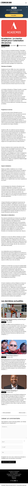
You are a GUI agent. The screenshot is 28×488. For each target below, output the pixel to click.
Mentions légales (14, 472)
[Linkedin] (13, 480)
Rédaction (14, 477)
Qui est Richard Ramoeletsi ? (9, 355)
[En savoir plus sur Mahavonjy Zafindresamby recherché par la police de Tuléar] (14, 310)
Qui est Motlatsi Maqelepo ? (9, 390)
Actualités (5, 45)
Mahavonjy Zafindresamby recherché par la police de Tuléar (13, 320)
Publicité (14, 478)
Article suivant (23, 412)
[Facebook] (11, 480)
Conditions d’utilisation (14, 471)
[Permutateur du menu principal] (26, 2)
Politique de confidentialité (14, 475)
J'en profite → (14, 15)
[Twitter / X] (17, 480)
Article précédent (6, 412)
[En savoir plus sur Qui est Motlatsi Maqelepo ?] (14, 382)
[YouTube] (15, 480)
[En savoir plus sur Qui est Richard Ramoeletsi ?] (14, 346)
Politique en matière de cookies (14, 474)
